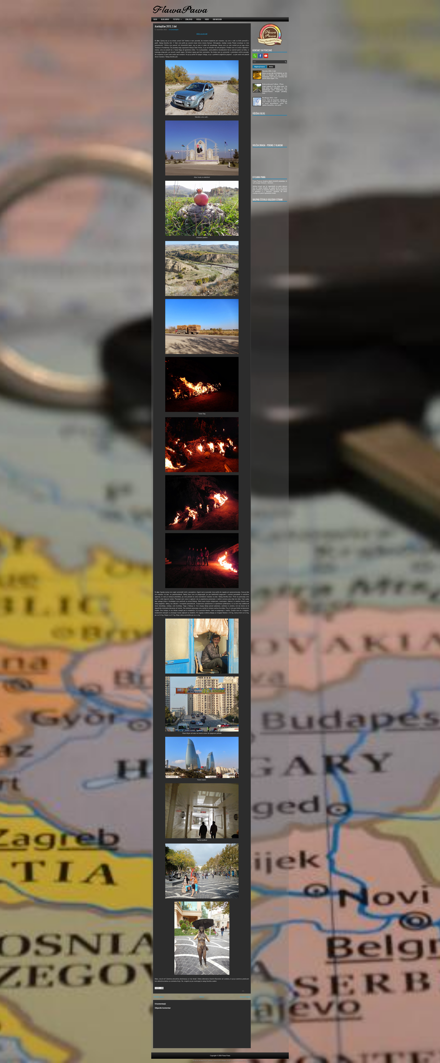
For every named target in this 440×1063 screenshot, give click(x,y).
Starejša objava (245, 997)
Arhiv (271, 67)
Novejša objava (159, 997)
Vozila (198, 19)
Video (207, 19)
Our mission (217, 19)
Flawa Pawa (226, 1055)
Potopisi (177, 19)
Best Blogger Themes (225, 1060)
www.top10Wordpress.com (239, 1060)
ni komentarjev (174, 29)
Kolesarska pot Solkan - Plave (272, 84)
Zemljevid (188, 19)
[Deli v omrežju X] (160, 988)
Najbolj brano (259, 67)
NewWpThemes (203, 1060)
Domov (201, 997)
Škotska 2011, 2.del (269, 71)
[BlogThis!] (158, 988)
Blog (155, 19)
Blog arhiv (165, 19)
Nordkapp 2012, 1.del (269, 98)
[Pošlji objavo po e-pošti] (156, 988)
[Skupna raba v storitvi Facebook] (162, 988)
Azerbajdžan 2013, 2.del (166, 26)
